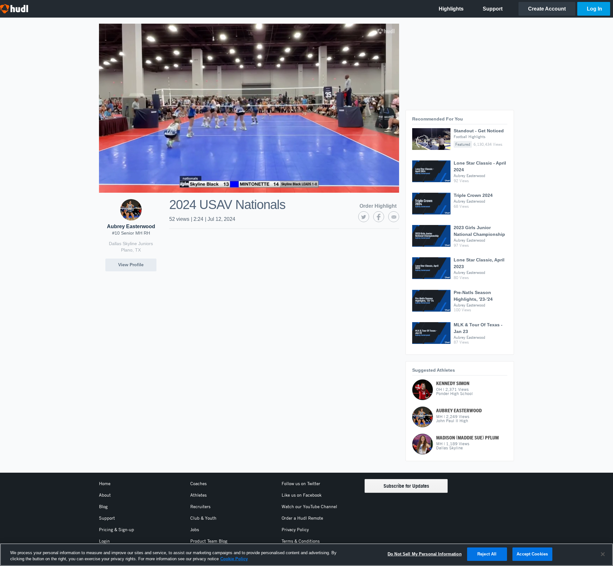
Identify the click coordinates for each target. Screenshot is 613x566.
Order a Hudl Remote (302, 518)
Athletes (198, 495)
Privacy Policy (295, 529)
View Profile (131, 264)
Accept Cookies (532, 554)
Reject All (486, 554)
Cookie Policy (234, 559)
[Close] (603, 554)
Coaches (198, 483)
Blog (103, 506)
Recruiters (200, 506)
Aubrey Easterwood (131, 226)
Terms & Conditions (301, 541)
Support (107, 518)
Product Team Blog (208, 541)
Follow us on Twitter (301, 483)
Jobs (194, 529)
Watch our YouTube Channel (309, 506)
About (105, 495)
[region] (306, 554)
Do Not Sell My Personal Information (425, 554)
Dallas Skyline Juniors (131, 243)
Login (104, 541)
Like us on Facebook (302, 495)
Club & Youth (203, 518)
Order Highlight (378, 206)
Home (104, 483)
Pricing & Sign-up (116, 529)
